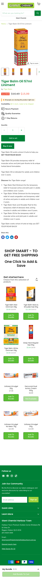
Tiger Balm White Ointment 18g (11, 349)
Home (3, 24)
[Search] (38, 13)
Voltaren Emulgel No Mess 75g (11, 425)
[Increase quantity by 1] (21, 130)
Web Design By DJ (8, 549)
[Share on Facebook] (3, 237)
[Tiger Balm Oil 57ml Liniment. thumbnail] (5, 71)
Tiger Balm (8, 89)
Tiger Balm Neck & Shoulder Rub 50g (31, 306)
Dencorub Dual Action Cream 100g (31, 388)
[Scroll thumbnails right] (39, 72)
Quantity (4, 125)
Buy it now (7, 146)
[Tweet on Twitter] (7, 237)
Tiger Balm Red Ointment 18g (11, 306)
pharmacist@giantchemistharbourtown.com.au (19, 540)
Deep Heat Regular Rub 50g (30, 344)
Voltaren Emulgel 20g (11, 387)
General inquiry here (9, 544)
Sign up (33, 499)
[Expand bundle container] (38, 569)
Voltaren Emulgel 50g (31, 425)
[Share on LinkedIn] (12, 237)
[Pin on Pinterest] (16, 237)
